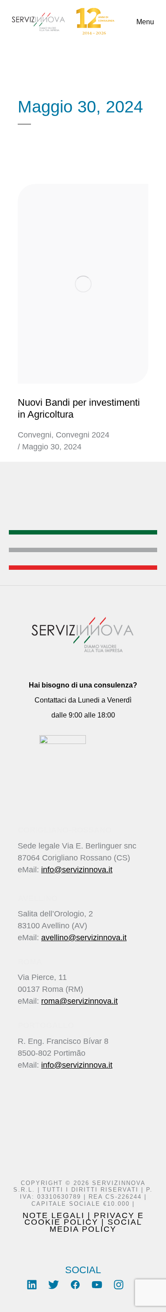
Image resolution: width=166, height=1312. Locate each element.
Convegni (34, 434)
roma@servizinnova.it (79, 1001)
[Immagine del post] (83, 284)
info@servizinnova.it (76, 869)
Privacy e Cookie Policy (84, 1218)
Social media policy (96, 1225)
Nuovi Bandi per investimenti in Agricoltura (79, 408)
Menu (145, 22)
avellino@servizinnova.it (84, 937)
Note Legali (54, 1215)
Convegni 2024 (82, 434)
